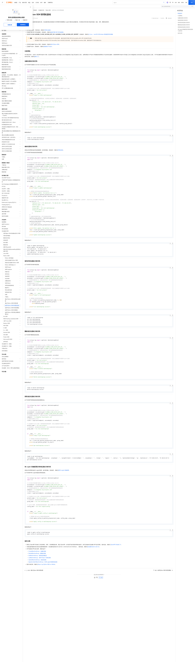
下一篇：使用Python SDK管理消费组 (162, 570)
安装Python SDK (55, 44)
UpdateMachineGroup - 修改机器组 (37, 559)
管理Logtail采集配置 (63, 470)
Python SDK (48, 10)
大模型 (15, 2)
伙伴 (41, 2)
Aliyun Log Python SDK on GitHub (46, 564)
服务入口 (37, 56)
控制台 (182, 2)
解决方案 (24, 2)
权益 (29, 2)
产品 (20, 2)
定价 (33, 2)
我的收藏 (169, 18)
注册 (186, 2)
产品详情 (162, 18)
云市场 (37, 2)
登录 (192, 2)
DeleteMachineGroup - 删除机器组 (37, 553)
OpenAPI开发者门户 (116, 544)
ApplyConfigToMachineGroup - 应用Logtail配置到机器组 (42, 562)
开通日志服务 (47, 30)
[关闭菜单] (2, 2)
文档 (176, 2)
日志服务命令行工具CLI (93, 546)
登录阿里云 (23, 24)
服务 (45, 2)
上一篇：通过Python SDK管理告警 (34, 570)
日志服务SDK (41, 10)
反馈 (101, 577)
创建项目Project (48, 46)
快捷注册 (10, 24)
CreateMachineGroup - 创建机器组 (37, 551)
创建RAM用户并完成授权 (57, 32)
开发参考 (35, 10)
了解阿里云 (50, 2)
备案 (179, 2)
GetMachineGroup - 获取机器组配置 (37, 555)
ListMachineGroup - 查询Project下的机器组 (39, 557)
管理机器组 (60, 150)
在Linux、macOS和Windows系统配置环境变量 (100, 34)
